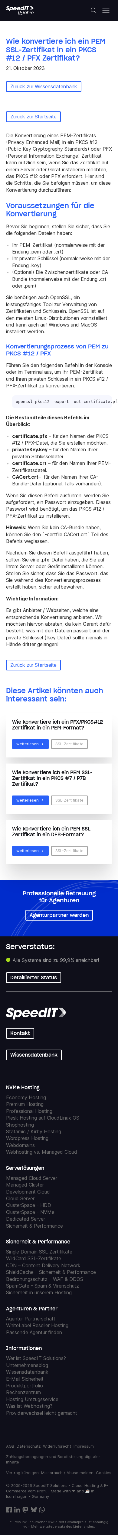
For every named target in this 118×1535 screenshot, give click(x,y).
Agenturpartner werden (59, 915)
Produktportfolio (24, 1386)
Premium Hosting (25, 1104)
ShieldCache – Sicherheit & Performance (51, 1272)
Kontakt (20, 1033)
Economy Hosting (26, 1097)
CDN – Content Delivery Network (43, 1265)
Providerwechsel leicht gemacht (41, 1413)
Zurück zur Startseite (33, 117)
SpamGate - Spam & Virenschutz (42, 1286)
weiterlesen (27, 743)
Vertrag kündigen (22, 1472)
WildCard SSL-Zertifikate (33, 1258)
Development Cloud (28, 1192)
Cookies (103, 1472)
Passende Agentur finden (34, 1332)
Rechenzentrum (23, 1392)
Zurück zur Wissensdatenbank (43, 86)
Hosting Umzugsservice (32, 1399)
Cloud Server (20, 1198)
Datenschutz (29, 1446)
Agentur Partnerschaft (30, 1319)
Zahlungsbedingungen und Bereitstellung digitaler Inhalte (53, 1459)
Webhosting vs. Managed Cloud (41, 1152)
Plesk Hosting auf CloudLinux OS (42, 1118)
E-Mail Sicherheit (25, 1379)
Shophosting (20, 1125)
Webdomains (20, 1145)
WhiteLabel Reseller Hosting (37, 1325)
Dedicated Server (25, 1219)
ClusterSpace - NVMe (30, 1212)
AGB (10, 1446)
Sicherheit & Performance (34, 1226)
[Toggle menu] (106, 11)
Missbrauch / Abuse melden (67, 1472)
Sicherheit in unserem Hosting (39, 1292)
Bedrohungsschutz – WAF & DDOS (44, 1279)
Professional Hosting (29, 1111)
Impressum (84, 1446)
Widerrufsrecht (57, 1446)
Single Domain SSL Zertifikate (39, 1252)
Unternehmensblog (27, 1365)
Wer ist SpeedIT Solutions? (36, 1358)
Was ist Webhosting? (29, 1406)
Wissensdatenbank (33, 1055)
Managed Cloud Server (31, 1178)
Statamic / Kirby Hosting (33, 1131)
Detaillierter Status (33, 977)
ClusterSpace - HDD (28, 1205)
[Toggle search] (94, 11)
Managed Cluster (25, 1185)
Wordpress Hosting (27, 1138)
